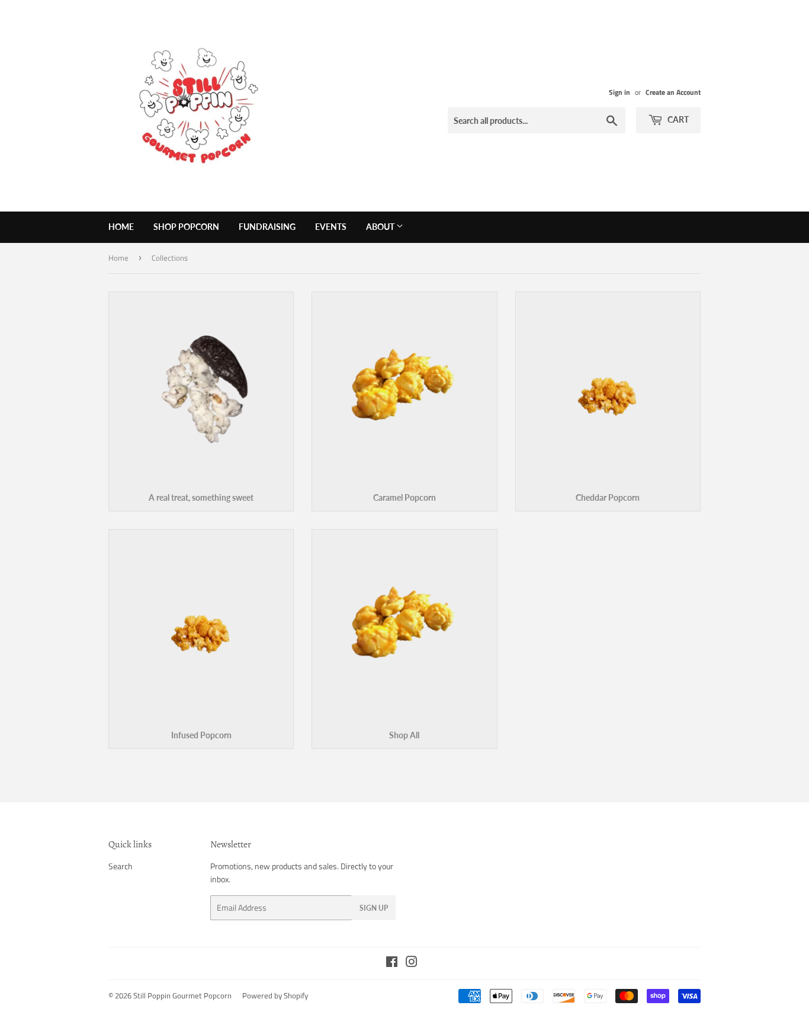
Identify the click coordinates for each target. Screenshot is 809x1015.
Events (330, 227)
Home (121, 227)
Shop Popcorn (186, 227)
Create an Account (673, 92)
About (381, 227)
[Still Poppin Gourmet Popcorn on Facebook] (392, 963)
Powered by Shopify (275, 995)
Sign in (619, 92)
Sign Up (373, 908)
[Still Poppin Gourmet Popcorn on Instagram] (412, 963)
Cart (677, 119)
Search (120, 866)
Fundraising (267, 227)
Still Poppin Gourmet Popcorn (182, 995)
